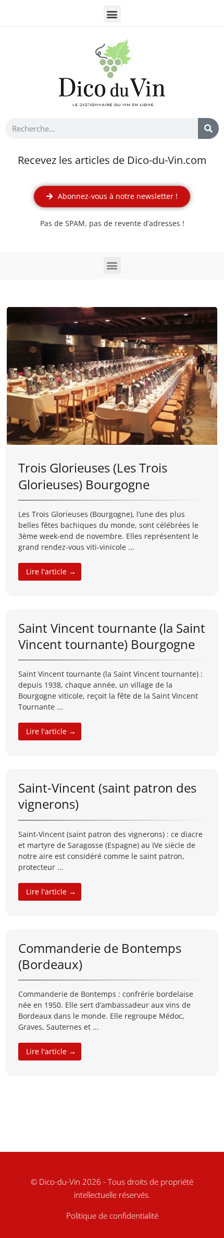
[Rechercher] (208, 128)
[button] (112, 13)
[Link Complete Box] (112, 450)
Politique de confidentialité (112, 1215)
